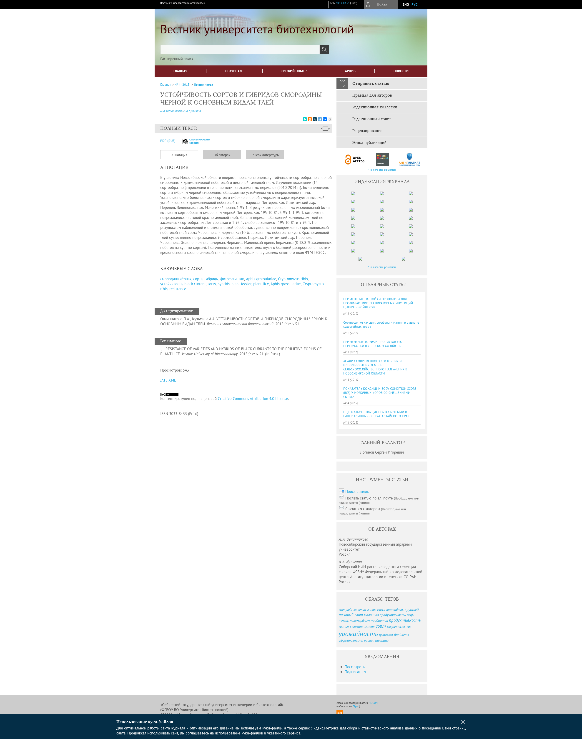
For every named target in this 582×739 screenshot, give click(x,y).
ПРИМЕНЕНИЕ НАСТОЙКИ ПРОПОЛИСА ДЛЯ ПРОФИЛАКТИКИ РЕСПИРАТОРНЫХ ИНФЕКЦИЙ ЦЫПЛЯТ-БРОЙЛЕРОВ (378, 303)
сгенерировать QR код (196, 141)
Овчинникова (203, 84)
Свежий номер (294, 71)
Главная (180, 71)
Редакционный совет (371, 119)
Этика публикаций (369, 143)
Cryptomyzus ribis (293, 278)
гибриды (211, 278)
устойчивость (171, 283)
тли (241, 278)
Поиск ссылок (357, 491)
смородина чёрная (175, 278)
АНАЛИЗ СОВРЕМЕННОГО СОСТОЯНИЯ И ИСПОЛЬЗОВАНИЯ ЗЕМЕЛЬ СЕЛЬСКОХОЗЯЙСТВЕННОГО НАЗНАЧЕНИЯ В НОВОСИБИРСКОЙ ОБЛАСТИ (375, 367)
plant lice (261, 283)
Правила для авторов (372, 95)
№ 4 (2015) (183, 84)
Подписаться (355, 671)
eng (406, 4)
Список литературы (265, 155)
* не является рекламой (382, 169)
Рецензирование (367, 131)
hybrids (224, 283)
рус (414, 4)
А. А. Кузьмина (192, 111)
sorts (212, 283)
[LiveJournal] (315, 119)
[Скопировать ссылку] (330, 119)
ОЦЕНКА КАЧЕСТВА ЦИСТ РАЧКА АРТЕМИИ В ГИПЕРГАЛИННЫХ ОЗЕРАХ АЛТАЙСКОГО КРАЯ (376, 414)
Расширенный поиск (176, 58)
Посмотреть (355, 666)
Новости (401, 71)
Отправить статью (370, 84)
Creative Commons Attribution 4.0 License (253, 398)
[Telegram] (320, 119)
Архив (350, 71)
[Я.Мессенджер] (305, 119)
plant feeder (241, 283)
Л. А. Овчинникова (171, 111)
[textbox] (240, 49)
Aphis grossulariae (261, 278)
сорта (198, 278)
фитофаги (228, 278)
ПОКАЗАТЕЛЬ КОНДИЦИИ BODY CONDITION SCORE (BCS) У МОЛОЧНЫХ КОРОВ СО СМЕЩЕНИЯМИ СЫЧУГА (379, 393)
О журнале (234, 71)
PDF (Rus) (168, 141)
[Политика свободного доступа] (355, 159)
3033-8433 (342, 3)
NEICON (373, 702)
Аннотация (179, 155)
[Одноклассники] (310, 119)
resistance (177, 288)
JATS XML (168, 380)
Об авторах (222, 155)
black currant (195, 283)
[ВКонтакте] (325, 119)
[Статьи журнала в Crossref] (382, 159)
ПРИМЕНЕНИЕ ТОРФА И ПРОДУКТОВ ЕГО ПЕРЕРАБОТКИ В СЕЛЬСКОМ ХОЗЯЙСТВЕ (372, 344)
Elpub (356, 706)
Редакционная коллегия (374, 107)
